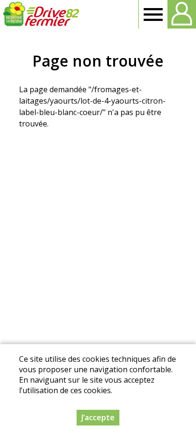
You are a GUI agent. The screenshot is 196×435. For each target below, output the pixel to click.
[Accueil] (41, 14)
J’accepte (98, 417)
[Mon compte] (181, 14)
